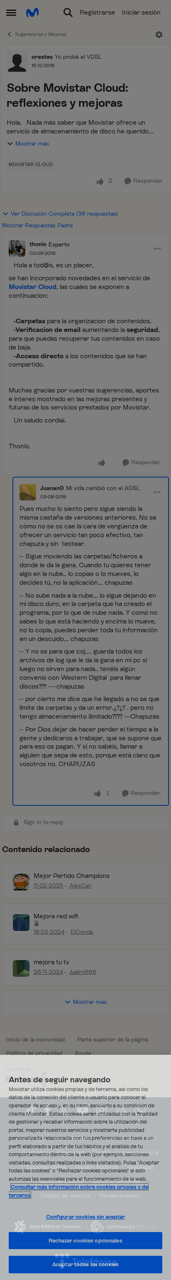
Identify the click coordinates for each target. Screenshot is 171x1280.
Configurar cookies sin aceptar (85, 1217)
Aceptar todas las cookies (85, 1264)
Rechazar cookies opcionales (85, 1240)
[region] (85, 1167)
